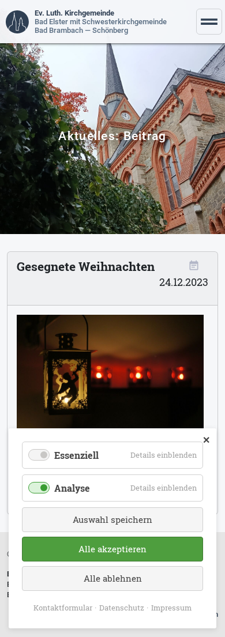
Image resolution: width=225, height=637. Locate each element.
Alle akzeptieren (112, 549)
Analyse (72, 488)
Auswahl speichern (112, 519)
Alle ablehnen (113, 578)
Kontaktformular (62, 607)
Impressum (171, 607)
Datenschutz (121, 607)
